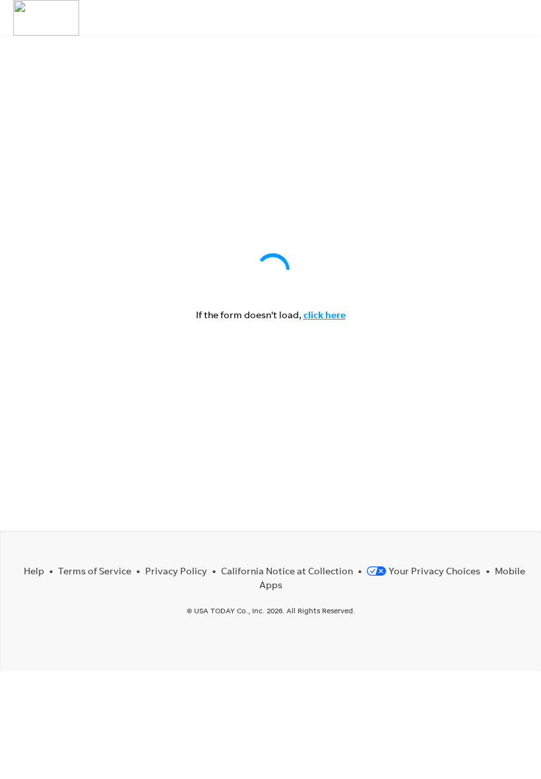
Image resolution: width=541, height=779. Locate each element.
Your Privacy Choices (434, 570)
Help (34, 570)
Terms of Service (94, 570)
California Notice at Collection (287, 570)
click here (324, 314)
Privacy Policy (176, 570)
